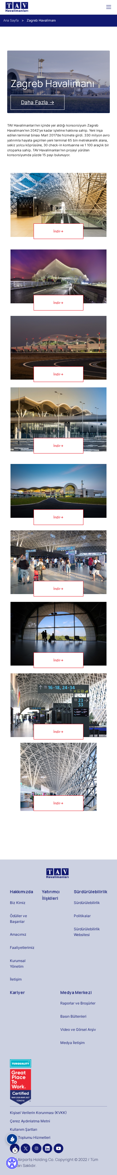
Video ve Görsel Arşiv (78, 1029)
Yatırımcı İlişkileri (51, 895)
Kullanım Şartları (23, 1129)
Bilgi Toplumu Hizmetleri (30, 1137)
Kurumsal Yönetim (18, 963)
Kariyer (17, 992)
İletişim (16, 979)
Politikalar (82, 916)
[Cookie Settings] (12, 1139)
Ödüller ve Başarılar (18, 919)
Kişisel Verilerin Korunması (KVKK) (38, 1112)
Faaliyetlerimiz (22, 947)
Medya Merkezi (76, 992)
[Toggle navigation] (109, 7)
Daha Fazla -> (37, 102)
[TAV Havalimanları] (57, 873)
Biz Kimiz (18, 902)
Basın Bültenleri (73, 1016)
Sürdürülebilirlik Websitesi (87, 932)
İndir (58, 231)
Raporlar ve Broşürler (77, 1003)
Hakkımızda (21, 891)
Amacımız (18, 934)
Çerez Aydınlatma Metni (30, 1121)
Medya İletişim (72, 1042)
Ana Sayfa (11, 20)
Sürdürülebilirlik (90, 891)
